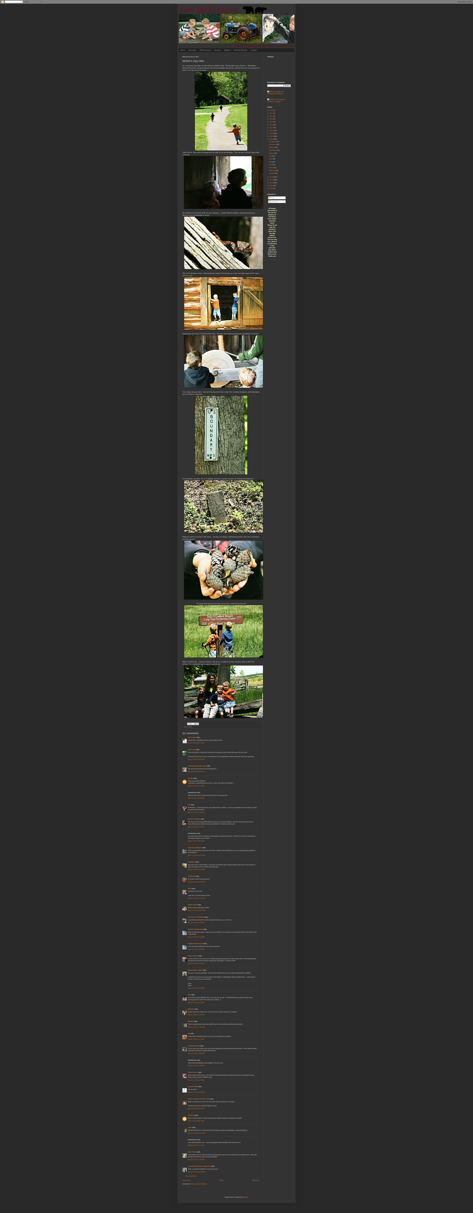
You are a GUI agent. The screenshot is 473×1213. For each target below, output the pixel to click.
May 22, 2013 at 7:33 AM (196, 827)
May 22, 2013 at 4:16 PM (196, 963)
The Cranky (192, 737)
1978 (271, 188)
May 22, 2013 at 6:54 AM (196, 798)
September (273, 150)
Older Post (255, 1180)
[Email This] (188, 724)
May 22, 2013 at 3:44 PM (196, 937)
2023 (271, 110)
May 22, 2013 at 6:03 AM (196, 759)
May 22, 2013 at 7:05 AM (196, 812)
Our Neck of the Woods (196, 917)
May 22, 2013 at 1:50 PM (196, 923)
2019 (271, 122)
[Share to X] (193, 724)
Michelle (191, 1021)
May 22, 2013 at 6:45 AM (196, 786)
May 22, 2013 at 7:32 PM (196, 1027)
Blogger (245, 1197)
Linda (190, 1127)
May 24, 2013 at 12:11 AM (196, 1133)
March (271, 168)
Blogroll (227, 50)
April (270, 165)
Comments (274, 201)
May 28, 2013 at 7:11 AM (196, 1159)
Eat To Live (191, 749)
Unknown (191, 1115)
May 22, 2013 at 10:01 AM (196, 855)
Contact (254, 50)
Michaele (191, 1009)
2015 (271, 133)
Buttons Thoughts (194, 819)
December (272, 142)
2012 (271, 177)
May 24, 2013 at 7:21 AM (196, 1145)
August (271, 153)
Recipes (218, 50)
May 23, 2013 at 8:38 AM (196, 1092)
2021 (271, 116)
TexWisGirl (191, 876)
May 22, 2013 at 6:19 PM (196, 1002)
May (270, 162)
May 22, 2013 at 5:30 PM (196, 988)
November (272, 144)
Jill (189, 1033)
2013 (271, 139)
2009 (271, 185)
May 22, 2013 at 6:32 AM (196, 771)
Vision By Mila (193, 1086)
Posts (272, 198)
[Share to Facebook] (195, 724)
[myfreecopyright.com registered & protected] (279, 94)
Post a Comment (190, 1176)
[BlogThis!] (190, 724)
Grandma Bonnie (194, 1046)
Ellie (189, 995)
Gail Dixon (191, 862)
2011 (271, 180)
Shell (189, 888)
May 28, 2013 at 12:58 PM (196, 1172)
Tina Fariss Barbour (195, 848)
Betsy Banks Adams (195, 970)
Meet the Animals (240, 50)
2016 (271, 130)
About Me (192, 50)
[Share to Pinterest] (197, 724)
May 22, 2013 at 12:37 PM (196, 910)
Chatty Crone (192, 905)
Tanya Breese (193, 1072)
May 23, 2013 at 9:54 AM (196, 1108)
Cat (189, 805)
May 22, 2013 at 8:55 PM (196, 1066)
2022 (271, 113)
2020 (271, 119)
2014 (271, 136)
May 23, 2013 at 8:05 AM (196, 1080)
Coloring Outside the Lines (197, 766)
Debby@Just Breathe (195, 929)
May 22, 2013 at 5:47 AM (196, 743)
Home (182, 50)
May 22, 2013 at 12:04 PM (196, 898)
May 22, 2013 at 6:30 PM (196, 1015)
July (270, 156)
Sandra (190, 778)
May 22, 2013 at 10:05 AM (196, 869)
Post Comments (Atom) (199, 1184)
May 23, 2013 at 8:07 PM (196, 1121)
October (272, 147)
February (272, 170)
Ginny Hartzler (193, 956)
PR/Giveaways (205, 50)
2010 (271, 183)
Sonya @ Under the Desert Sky (199, 1099)
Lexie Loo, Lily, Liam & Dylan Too (199, 1166)
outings (190, 727)
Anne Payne (192, 1152)
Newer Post (187, 1180)
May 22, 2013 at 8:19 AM (196, 841)
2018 (271, 125)
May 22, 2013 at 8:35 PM (196, 1053)
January (272, 173)
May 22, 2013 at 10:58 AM (196, 882)
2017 (271, 128)
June (271, 159)
